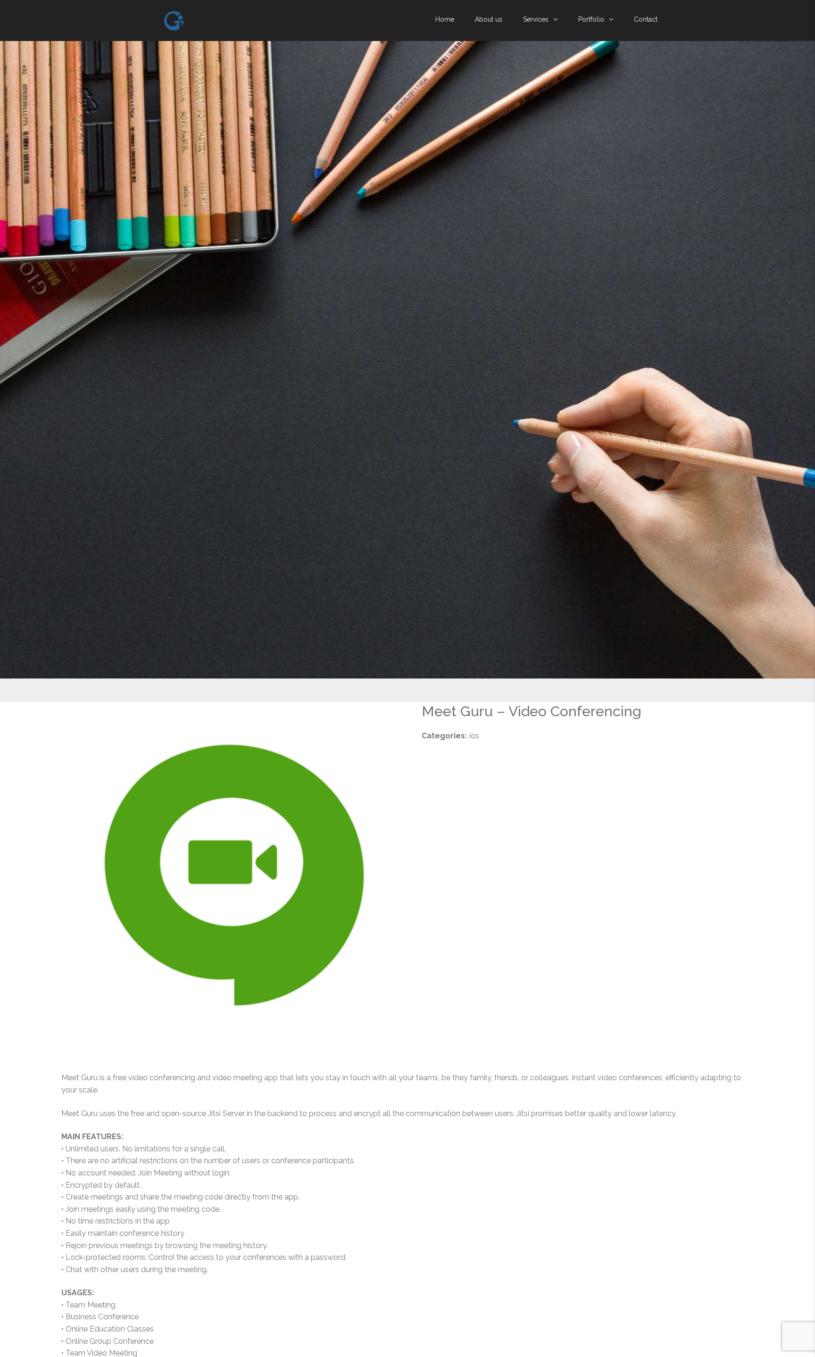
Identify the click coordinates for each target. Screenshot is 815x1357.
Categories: (444, 735)
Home (444, 19)
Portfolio (591, 19)
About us (488, 19)
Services (536, 19)
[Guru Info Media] (173, 20)
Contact (645, 19)
